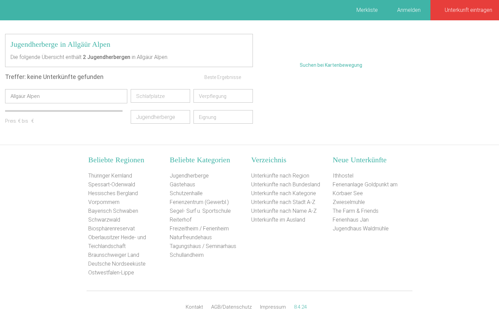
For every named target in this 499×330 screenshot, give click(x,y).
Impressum (273, 307)
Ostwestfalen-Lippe (111, 272)
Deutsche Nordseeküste (117, 264)
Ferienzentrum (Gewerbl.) (199, 202)
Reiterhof (180, 219)
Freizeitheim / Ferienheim (199, 228)
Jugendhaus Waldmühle (361, 228)
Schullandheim (187, 255)
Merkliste (367, 10)
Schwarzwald (104, 219)
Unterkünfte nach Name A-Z (284, 211)
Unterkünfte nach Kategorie (283, 193)
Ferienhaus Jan (351, 219)
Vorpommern (103, 202)
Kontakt (194, 307)
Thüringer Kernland (110, 175)
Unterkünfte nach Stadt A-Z (283, 202)
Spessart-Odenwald (111, 184)
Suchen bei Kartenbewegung (331, 65)
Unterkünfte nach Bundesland (285, 184)
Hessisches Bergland (113, 193)
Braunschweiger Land (113, 255)
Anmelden (409, 10)
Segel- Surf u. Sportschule (200, 211)
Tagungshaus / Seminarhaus (203, 246)
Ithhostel (343, 175)
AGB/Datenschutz (231, 307)
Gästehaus (182, 184)
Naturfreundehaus (191, 237)
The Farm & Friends (355, 211)
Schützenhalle (186, 193)
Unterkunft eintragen (468, 10)
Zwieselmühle (349, 202)
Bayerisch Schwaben (113, 211)
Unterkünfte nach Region (280, 175)
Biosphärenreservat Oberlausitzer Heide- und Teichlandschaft (117, 237)
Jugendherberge (189, 175)
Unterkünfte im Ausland (278, 219)
